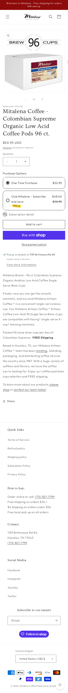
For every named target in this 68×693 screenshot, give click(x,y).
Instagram (14, 579)
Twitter (12, 596)
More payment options (34, 244)
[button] (7, 17)
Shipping (7, 147)
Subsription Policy (19, 465)
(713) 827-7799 (44, 497)
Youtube (13, 587)
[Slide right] (42, 99)
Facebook (14, 570)
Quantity (8, 153)
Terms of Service (18, 440)
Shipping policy (17, 457)
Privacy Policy (17, 474)
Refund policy (16, 448)
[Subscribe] (56, 620)
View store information (21, 264)
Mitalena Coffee (28, 686)
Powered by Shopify (47, 686)
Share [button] (11, 401)
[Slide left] (26, 99)
